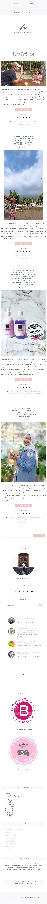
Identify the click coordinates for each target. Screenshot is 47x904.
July (9, 799)
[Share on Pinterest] (20, 117)
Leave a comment (23, 124)
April (10, 803)
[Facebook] (15, 592)
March (10, 804)
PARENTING (16, 8)
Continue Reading (23, 109)
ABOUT (31, 3)
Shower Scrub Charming (34, 393)
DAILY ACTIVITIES (11, 835)
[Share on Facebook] (17, 117)
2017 (8, 816)
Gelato (16, 121)
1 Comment (23, 396)
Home (16, 3)
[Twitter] (19, 592)
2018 (8, 814)
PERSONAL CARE (30, 391)
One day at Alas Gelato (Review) (23, 54)
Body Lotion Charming (17, 391)
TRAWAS (35, 121)
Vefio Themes (36, 897)
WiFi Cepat (27, 519)
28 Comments (23, 522)
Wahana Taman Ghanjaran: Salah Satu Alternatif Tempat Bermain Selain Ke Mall (23, 140)
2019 (8, 812)
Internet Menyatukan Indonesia (26, 517)
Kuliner (21, 121)
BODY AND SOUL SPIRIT (13, 830)
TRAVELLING (16, 12)
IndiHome (12, 517)
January (10, 806)
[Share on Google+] (30, 117)
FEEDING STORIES (11, 838)
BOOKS (8, 832)
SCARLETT (22, 393)
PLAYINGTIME (10, 844)
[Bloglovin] (32, 592)
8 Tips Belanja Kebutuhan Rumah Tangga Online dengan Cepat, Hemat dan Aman (23, 413)
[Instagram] (23, 592)
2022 (8, 793)
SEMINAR (9, 847)
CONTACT (31, 12)
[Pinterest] (27, 592)
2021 (8, 808)
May (9, 801)
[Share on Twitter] (23, 117)
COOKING (31, 8)
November (11, 795)
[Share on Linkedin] (26, 117)
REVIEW (15, 393)
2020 (8, 810)
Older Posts (39, 535)
